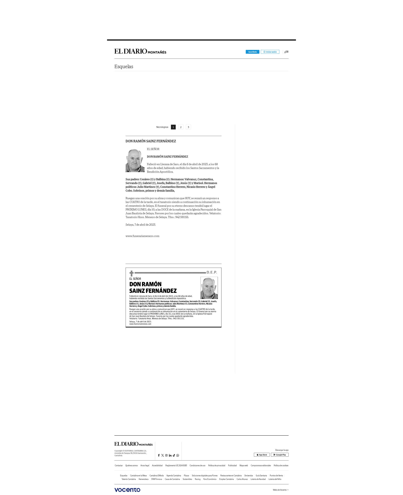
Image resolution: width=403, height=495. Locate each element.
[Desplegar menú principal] (286, 52)
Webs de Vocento (280, 490)
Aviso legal (145, 465)
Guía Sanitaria (261, 475)
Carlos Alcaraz (242, 479)
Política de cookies (281, 465)
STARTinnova (156, 479)
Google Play (281, 455)
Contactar (119, 465)
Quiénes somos (131, 465)
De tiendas (248, 475)
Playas (186, 475)
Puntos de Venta (276, 475)
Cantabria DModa (157, 475)
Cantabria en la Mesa (138, 475)
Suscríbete (252, 52)
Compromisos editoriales (261, 465)
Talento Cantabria (129, 479)
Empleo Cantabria (226, 479)
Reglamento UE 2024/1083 (176, 465)
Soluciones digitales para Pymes (205, 475)
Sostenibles (187, 479)
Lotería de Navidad (258, 479)
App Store (263, 455)
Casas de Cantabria (172, 479)
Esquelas (123, 66)
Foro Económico (209, 479)
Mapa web (244, 465)
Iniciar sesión (271, 52)
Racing (198, 479)
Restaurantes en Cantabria (231, 475)
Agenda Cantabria (174, 475)
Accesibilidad (157, 465)
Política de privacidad (216, 465)
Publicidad (232, 465)
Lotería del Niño (275, 479)
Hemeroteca (143, 479)
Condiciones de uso (197, 465)
